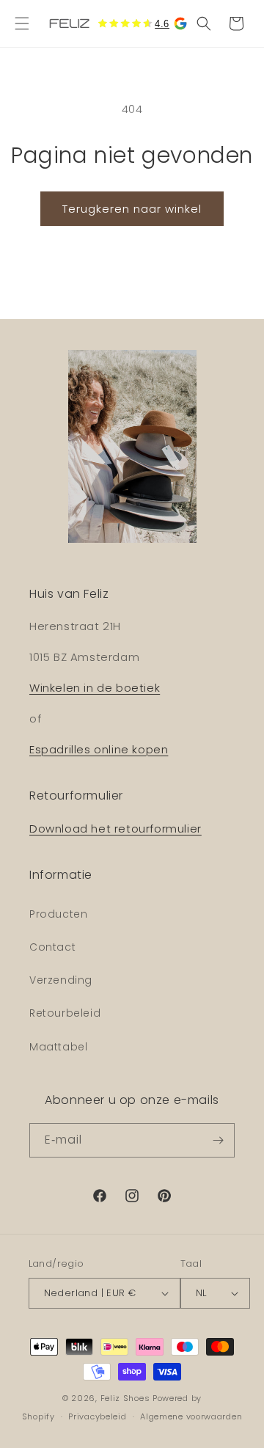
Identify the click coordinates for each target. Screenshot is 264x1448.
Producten (58, 914)
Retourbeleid (64, 1013)
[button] (22, 23)
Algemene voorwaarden (191, 1416)
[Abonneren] (218, 1140)
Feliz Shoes (125, 1398)
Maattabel (58, 1046)
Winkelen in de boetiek (94, 687)
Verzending (60, 980)
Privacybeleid (97, 1416)
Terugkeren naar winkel (132, 208)
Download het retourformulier (115, 828)
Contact (52, 947)
